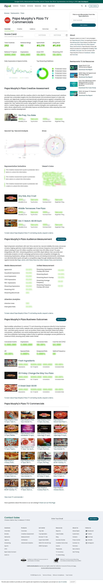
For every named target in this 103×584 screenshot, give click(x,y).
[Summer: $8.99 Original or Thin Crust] (44, 442)
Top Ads (41, 531)
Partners (75, 546)
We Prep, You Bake (27, 115)
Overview (7, 29)
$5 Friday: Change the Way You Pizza (35, 373)
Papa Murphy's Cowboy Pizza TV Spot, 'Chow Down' (43, 489)
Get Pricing (76, 552)
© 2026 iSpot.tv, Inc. (36, 575)
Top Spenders (43, 534)
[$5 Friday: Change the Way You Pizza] (10, 375)
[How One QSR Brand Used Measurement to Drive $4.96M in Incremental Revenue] (74, 84)
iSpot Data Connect (10, 552)
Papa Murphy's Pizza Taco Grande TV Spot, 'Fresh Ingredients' (60, 448)
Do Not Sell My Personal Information (51, 568)
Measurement (25, 537)
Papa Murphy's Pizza (78, 40)
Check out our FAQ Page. (47, 503)
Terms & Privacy (47, 575)
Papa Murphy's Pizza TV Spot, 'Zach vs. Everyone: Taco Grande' (11, 475)
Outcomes (45, 29)
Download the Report (85, 69)
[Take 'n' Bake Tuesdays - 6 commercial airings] (11, 415)
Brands (6, 534)
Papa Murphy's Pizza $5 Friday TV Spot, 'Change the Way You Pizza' (44, 475)
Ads (56, 29)
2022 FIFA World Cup (45, 543)
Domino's (59, 260)
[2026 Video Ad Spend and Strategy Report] (74, 75)
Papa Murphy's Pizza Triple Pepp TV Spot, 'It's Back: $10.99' (44, 434)
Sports (6, 546)
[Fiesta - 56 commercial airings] (28, 415)
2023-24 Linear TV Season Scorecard (87, 92)
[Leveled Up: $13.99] (11, 455)
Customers (76, 534)
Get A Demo (93, 6)
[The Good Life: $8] (61, 483)
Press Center (76, 540)
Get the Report (83, 1)
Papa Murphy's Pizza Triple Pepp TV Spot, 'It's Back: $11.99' (60, 434)
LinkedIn (90, 540)
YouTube (75, 55)
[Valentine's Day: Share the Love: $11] (28, 428)
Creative (19, 29)
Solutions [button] (15, 6)
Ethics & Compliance (58, 575)
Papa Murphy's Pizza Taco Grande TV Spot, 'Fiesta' (27, 421)
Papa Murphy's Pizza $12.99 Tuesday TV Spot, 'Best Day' (11, 489)
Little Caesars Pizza (46, 260)
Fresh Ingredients (26, 360)
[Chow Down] (44, 483)
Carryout (78, 50)
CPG (5, 549)
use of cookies (62, 582)
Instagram (91, 543)
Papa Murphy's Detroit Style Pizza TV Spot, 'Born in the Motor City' (60, 421)
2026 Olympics (43, 546)
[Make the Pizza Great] (28, 469)
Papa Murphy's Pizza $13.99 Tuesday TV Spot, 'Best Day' (60, 462)
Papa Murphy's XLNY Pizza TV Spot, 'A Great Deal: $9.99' (60, 475)
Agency (6, 540)
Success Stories (60, 540)
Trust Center (69, 575)
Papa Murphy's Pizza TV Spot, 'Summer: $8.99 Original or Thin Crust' (44, 448)
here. (74, 566)
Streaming (7, 543)
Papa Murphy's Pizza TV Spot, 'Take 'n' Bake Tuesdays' (11, 421)
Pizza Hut (36, 260)
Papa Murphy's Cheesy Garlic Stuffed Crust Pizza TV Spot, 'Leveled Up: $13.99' (11, 462)
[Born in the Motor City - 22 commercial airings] (61, 415)
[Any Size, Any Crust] (10, 198)
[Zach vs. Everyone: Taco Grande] (11, 469)
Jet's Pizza (29, 260)
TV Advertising (60, 555)
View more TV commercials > (14, 497)
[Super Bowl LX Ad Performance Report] (74, 67)
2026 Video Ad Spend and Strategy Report (87, 74)
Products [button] (22, 6)
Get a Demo (61, 88)
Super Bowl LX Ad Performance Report (85, 66)
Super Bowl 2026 (43, 540)
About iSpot (76, 531)
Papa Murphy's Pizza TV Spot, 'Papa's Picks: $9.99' (11, 448)
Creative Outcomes (62, 543)
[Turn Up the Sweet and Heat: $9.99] (28, 442)
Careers (75, 537)
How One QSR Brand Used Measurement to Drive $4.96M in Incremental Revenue (87, 83)
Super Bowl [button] (51, 6)
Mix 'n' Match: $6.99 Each (30, 221)
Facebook (87, 53)
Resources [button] (38, 6)
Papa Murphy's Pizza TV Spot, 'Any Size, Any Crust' (44, 421)
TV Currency (59, 552)
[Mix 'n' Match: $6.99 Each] (10, 223)
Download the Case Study (87, 88)
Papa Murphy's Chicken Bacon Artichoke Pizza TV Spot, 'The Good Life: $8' (60, 489)
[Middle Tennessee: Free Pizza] (10, 210)
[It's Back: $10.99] (44, 428)
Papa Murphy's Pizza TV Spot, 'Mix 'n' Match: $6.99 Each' (27, 462)
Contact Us (76, 543)
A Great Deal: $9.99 (27, 385)
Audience (32, 29)
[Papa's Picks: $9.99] (11, 442)
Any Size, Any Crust (27, 196)
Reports (58, 531)
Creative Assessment (27, 534)
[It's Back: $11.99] (61, 428)
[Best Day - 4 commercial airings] (61, 455)
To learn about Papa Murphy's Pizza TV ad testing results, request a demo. (28, 233)
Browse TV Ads (43, 537)
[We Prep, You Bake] (10, 117)
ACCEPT (72, 582)
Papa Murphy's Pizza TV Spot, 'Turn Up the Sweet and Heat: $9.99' (27, 448)
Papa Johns (21, 260)
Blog (57, 537)
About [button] (44, 6)
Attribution (24, 540)
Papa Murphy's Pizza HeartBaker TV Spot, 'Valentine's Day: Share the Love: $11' (27, 434)
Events (58, 546)
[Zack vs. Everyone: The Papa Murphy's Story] (28, 483)
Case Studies (59, 534)
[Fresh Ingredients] (10, 363)
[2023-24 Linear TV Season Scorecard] (74, 93)
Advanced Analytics (27, 543)
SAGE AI (6, 555)
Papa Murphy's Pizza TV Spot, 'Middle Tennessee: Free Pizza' (11, 434)
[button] (51, 35)
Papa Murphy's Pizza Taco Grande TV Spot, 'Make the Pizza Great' (27, 475)
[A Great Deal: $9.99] (10, 388)
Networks (7, 537)
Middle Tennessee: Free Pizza (31, 208)
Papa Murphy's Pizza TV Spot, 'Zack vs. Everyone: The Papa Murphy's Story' (27, 489)
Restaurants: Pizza (77, 42)
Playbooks (59, 549)
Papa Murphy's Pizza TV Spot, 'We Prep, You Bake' (44, 462)
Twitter (93, 53)
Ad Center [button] (30, 6)
